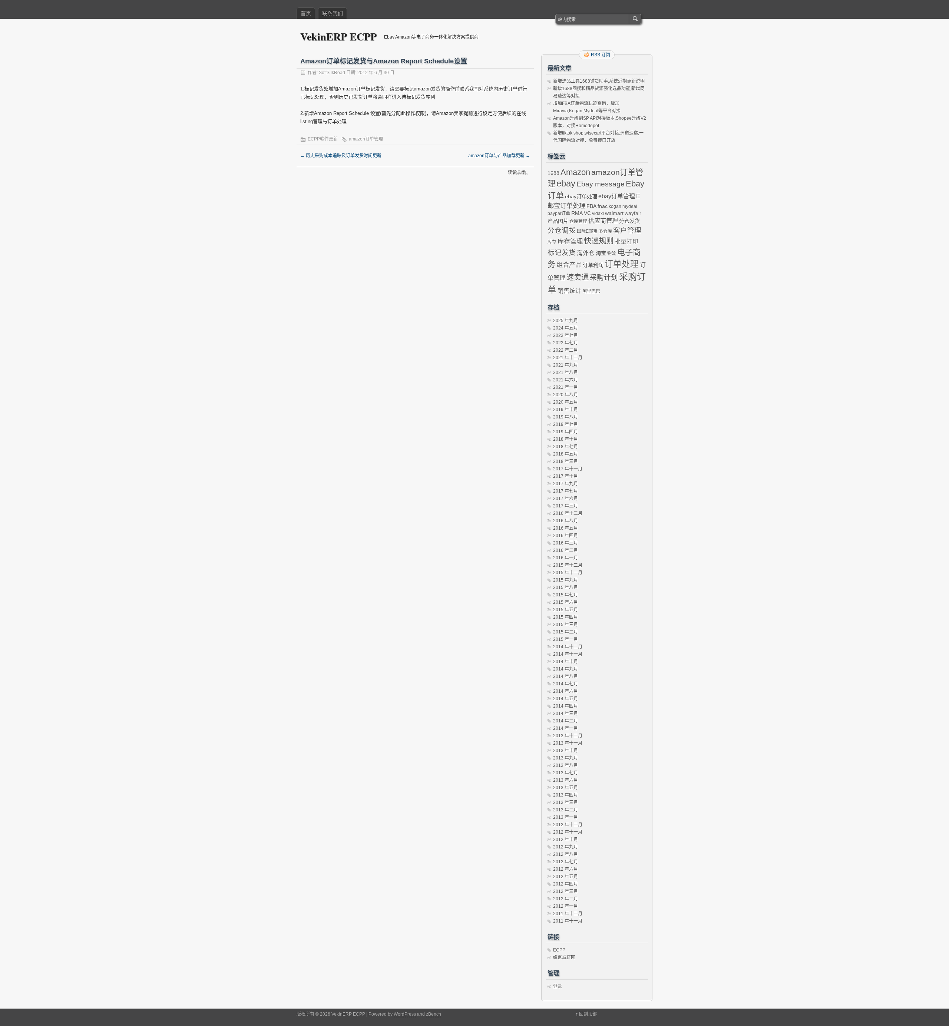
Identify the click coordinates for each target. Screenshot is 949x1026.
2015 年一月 (565, 639)
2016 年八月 (565, 520)
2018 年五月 (565, 454)
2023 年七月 (565, 335)
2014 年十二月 (567, 646)
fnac (603, 206)
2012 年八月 (565, 854)
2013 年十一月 (567, 743)
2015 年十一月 (567, 572)
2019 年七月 (565, 424)
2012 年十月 (565, 839)
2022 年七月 (565, 342)
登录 (557, 986)
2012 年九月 (565, 847)
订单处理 (622, 264)
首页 (306, 13)
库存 (552, 242)
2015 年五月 (565, 609)
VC (587, 213)
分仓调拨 (562, 230)
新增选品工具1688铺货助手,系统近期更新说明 (599, 81)
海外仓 (586, 253)
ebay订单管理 (616, 196)
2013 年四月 (565, 795)
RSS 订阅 (600, 54)
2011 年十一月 (567, 921)
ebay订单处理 (581, 196)
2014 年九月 (565, 669)
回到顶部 (588, 1014)
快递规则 (599, 241)
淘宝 (601, 253)
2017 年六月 (565, 498)
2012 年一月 (565, 906)
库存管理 (570, 241)
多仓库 (605, 231)
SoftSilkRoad (332, 72)
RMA (577, 213)
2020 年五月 (565, 402)
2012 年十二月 (567, 824)
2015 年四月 (565, 617)
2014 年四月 (565, 706)
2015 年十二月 (567, 565)
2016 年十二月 (567, 513)
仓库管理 (578, 221)
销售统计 (569, 291)
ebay (565, 183)
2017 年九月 (565, 483)
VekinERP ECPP (338, 36)
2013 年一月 (565, 817)
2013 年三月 (565, 802)
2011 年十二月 (567, 913)
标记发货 (562, 252)
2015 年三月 (565, 624)
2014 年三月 (565, 713)
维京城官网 (564, 957)
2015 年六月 (565, 602)
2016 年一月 (565, 557)
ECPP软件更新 (323, 139)
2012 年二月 (565, 898)
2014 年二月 (565, 721)
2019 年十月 (565, 409)
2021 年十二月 (567, 357)
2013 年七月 (565, 772)
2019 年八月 (565, 417)
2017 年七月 (565, 491)
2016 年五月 (565, 528)
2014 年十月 (565, 661)
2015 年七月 (565, 595)
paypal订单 (559, 213)
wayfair (633, 213)
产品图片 (558, 221)
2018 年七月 (565, 446)
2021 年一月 (565, 387)
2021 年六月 (565, 380)
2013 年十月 (565, 750)
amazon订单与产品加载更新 (499, 155)
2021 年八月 (565, 372)
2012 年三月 (565, 891)
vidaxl (598, 213)
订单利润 (593, 265)
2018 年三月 (565, 461)
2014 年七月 (565, 683)
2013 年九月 (565, 758)
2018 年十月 (565, 439)
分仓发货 (629, 221)
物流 (611, 253)
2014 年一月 (565, 728)
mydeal (629, 206)
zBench (433, 1014)
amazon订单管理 (366, 139)
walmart (614, 213)
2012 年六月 (565, 869)
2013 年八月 (565, 765)
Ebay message (600, 184)
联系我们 (332, 13)
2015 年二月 (565, 632)
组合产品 (569, 264)
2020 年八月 (565, 394)
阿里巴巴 (591, 291)
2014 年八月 (565, 676)
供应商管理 (603, 221)
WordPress (405, 1014)
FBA (591, 206)
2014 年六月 (565, 691)
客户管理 (627, 230)
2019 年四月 (565, 431)
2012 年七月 (565, 861)
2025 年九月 (565, 320)
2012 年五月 (565, 876)
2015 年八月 (565, 587)
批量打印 (626, 241)
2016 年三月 (565, 543)
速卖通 (577, 277)
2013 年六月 (565, 780)
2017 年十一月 (567, 468)
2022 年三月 (565, 350)
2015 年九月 (565, 580)
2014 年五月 (565, 698)
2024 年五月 (565, 328)
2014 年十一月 (567, 654)
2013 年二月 (565, 809)
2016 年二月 (565, 550)
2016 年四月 (565, 535)
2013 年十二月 (567, 735)
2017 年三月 (565, 506)
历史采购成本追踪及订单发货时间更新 (340, 155)
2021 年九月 (565, 365)
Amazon (575, 172)
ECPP (559, 950)
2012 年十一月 (567, 832)
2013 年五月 (565, 787)
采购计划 (604, 277)
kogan (615, 206)
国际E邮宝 (587, 231)
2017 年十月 (565, 476)
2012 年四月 (565, 884)
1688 (553, 173)
